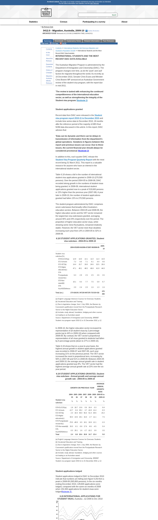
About (124, 22)
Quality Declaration (93, 30)
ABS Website (94, 3)
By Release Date (47, 27)
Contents (49, 49)
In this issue (48, 54)
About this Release (49, 60)
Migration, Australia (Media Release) (49, 79)
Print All (64, 43)
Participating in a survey (94, 22)
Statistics (33, 22)
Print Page (55, 43)
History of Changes (49, 71)
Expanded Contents (49, 65)
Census (63, 22)
